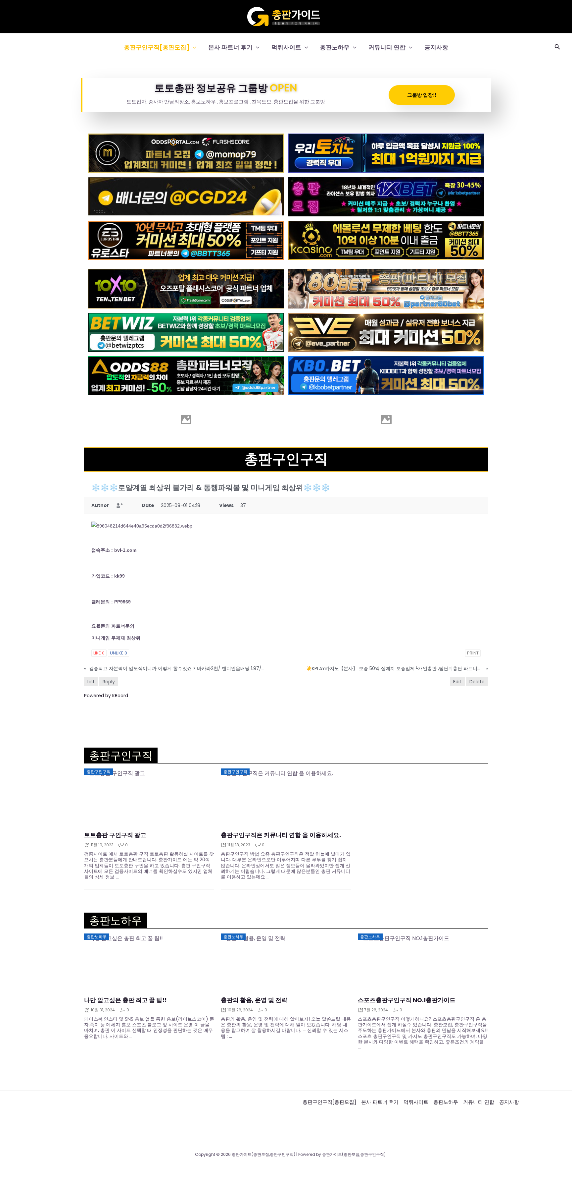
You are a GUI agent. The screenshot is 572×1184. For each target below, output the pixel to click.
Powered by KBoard (106, 695)
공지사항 (436, 47)
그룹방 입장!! (421, 95)
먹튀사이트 (286, 47)
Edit (457, 681)
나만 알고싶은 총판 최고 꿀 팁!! (125, 1000)
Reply (109, 681)
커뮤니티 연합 (386, 47)
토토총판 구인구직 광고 (115, 835)
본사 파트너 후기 (230, 47)
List (91, 681)
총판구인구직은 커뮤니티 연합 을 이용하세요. (281, 835)
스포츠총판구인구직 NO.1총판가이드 (406, 1000)
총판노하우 (335, 47)
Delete (477, 681)
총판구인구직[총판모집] (156, 47)
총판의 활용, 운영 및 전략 (254, 1000)
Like (99, 653)
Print (473, 653)
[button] (192, 47)
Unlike (118, 653)
